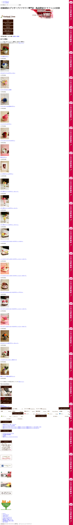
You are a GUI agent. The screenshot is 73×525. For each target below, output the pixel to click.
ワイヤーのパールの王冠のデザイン (7, 106)
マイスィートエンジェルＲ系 (9, 425)
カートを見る (6, 2)
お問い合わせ (5, 515)
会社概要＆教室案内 (7, 434)
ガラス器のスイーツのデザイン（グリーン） (9, 224)
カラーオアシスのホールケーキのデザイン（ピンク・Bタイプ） (13, 326)
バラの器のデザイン (4, 56)
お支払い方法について (7, 518)
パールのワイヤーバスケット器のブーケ (8, 359)
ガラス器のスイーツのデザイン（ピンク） (9, 208)
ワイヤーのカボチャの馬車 (5, 89)
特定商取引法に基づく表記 (8, 520)
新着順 (17, 36)
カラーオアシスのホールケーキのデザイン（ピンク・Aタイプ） (13, 308)
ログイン (2, 405)
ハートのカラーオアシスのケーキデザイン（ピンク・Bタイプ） (13, 275)
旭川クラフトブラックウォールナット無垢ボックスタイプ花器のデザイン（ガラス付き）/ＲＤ (22, 426)
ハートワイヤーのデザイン (5, 123)
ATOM (6, 521)
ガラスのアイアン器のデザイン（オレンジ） (9, 343)
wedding (4, 435)
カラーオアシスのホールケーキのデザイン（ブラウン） (11, 292)
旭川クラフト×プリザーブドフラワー (10, 436)
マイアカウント (6, 1)
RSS (3, 521)
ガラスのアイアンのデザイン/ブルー (7, 73)
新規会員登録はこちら (5, 406)
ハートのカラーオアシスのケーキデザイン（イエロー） (11, 241)
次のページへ (21, 42)
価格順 (14, 36)
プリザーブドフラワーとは (8, 433)
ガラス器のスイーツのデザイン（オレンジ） (9, 191)
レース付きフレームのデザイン (6, 173)
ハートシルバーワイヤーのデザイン (7, 140)
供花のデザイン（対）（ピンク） (9, 424)
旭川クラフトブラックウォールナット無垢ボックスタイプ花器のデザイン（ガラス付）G (21, 428)
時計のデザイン (3, 157)
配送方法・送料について (8, 519)
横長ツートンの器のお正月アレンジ (7, 376)
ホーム (4, 513)
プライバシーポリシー (7, 517)
